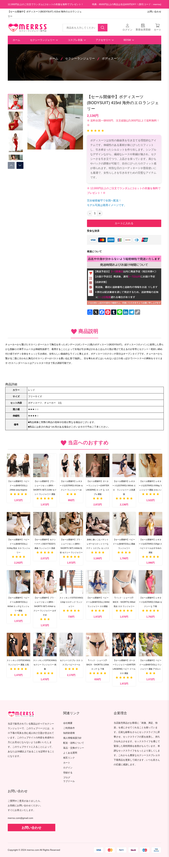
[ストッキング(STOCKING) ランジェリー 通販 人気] (18, 644)
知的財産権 (69, 733)
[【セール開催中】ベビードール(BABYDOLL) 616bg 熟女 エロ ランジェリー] (18, 523)
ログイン (67, 767)
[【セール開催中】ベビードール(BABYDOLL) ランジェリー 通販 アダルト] (150, 644)
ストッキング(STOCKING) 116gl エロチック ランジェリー (71, 602)
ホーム (16, 39)
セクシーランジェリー (42, 39)
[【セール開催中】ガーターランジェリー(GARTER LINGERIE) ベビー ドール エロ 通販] (124, 644)
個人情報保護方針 (72, 738)
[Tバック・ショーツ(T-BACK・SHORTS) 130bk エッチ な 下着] (97, 644)
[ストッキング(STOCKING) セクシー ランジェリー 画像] (45, 644)
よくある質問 (70, 753)
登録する (67, 772)
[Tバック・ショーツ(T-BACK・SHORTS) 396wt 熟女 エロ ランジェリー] (124, 582)
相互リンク (69, 758)
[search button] (102, 27)
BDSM (128, 39)
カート (66, 763)
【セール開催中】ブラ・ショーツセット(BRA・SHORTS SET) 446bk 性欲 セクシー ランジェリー (71, 546)
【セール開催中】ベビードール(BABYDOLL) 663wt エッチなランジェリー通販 (18, 604)
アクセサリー (103, 39)
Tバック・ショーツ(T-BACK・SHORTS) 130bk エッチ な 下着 (97, 664)
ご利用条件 (69, 728)
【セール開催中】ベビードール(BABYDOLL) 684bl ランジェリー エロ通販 (97, 602)
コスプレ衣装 (75, 39)
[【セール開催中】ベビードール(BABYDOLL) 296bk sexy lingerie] (18, 465)
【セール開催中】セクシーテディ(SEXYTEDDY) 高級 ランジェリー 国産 (45, 543)
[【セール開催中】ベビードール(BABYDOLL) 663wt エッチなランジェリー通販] (18, 582)
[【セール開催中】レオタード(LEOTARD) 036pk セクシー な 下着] (150, 582)
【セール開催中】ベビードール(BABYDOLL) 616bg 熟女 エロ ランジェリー (18, 546)
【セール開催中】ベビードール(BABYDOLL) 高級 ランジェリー (124, 543)
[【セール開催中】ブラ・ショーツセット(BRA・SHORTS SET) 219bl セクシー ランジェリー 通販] (45, 465)
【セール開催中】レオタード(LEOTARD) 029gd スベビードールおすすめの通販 (150, 546)
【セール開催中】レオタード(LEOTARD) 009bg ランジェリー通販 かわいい (150, 485)
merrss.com (33, 850)
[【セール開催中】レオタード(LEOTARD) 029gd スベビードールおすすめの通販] (150, 523)
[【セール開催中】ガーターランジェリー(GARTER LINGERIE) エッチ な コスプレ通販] (97, 465)
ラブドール (69, 781)
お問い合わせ (154, 11)
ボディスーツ (111, 58)
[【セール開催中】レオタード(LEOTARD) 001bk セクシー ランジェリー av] (71, 465)
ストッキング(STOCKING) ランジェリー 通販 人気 (18, 662)
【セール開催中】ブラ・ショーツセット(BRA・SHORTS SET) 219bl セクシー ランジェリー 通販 (44, 487)
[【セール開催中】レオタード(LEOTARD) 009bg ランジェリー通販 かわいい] (150, 465)
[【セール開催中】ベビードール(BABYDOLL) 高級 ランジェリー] (124, 523)
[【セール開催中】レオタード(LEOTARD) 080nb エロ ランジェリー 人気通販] (124, 465)
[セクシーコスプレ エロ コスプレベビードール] (71, 644)
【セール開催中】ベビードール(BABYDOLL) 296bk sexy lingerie (18, 485)
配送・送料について (73, 743)
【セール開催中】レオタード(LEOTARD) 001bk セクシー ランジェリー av (71, 485)
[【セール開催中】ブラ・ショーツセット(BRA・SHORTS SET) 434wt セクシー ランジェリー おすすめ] (45, 582)
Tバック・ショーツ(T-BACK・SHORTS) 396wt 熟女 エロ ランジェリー (124, 602)
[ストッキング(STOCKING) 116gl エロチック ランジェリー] (71, 582)
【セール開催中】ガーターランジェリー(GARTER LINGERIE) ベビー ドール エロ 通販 (124, 666)
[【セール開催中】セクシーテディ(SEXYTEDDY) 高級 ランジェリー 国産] (45, 523)
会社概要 (67, 723)
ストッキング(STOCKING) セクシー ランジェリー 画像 (45, 664)
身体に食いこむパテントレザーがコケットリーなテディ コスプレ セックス (97, 543)
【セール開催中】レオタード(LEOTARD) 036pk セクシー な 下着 (150, 602)
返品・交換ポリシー (73, 748)
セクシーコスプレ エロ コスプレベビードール (71, 662)
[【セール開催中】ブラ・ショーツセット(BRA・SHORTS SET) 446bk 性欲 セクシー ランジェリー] (71, 523)
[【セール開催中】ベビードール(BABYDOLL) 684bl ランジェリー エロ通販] (97, 582)
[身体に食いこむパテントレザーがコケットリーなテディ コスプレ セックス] (97, 523)
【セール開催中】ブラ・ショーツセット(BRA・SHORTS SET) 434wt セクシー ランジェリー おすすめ (45, 606)
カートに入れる (124, 223)
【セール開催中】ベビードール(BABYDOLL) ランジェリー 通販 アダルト (150, 664)
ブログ (66, 777)
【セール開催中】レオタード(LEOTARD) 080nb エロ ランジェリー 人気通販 (124, 487)
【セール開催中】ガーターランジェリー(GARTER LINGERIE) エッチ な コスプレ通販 (97, 487)
